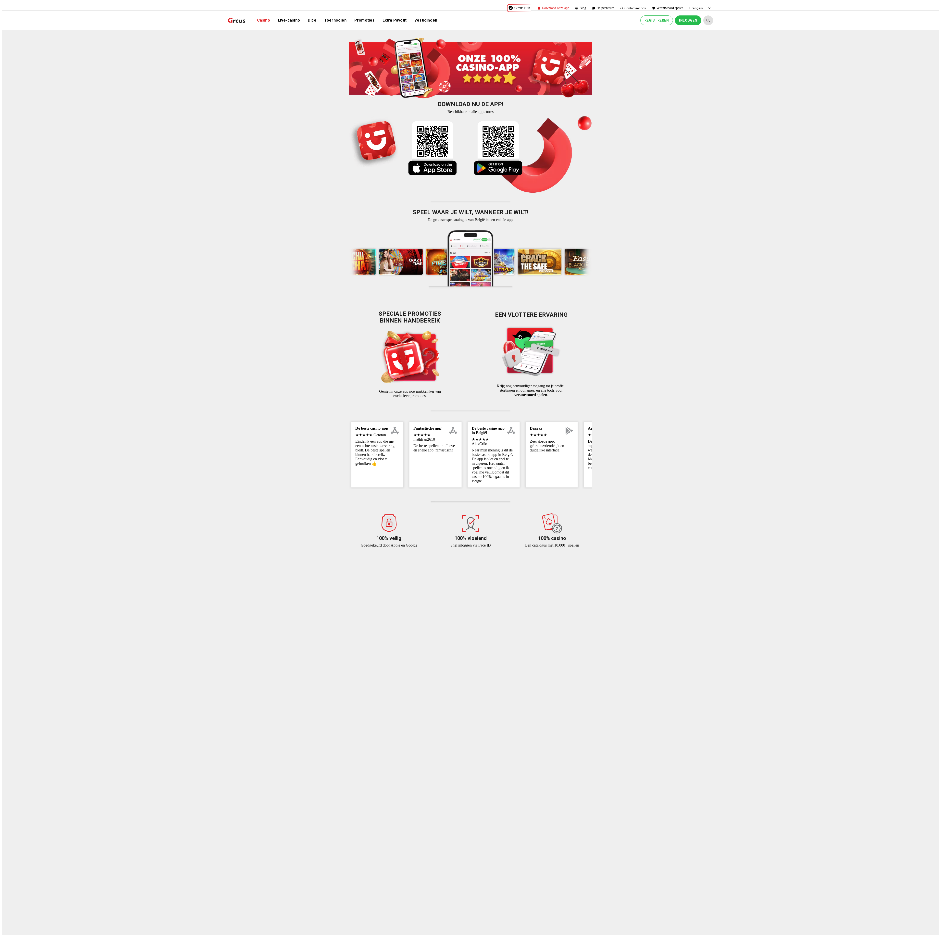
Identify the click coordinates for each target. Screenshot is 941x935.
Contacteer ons (635, 8)
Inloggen (688, 20)
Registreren (656, 20)
